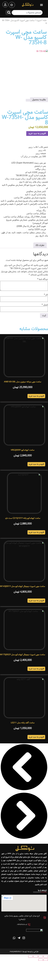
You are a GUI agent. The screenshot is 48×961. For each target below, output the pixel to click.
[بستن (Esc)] (30, 956)
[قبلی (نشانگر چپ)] (45, 960)
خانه (45, 20)
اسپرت (38, 20)
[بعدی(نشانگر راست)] (40, 960)
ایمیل (45, 305)
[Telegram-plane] (18, 937)
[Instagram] (23, 937)
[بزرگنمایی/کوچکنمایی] (45, 956)
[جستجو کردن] (8, 12)
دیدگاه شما (42, 279)
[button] (41, 5)
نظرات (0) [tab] (40, 245)
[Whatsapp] (14, 937)
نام (46, 295)
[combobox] (27, 12)
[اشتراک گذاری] (35, 956)
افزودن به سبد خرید (37, 133)
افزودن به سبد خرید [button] (36, 396)
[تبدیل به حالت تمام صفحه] (40, 956)
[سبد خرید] (12, 5)
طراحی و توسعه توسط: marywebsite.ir (24, 951)
